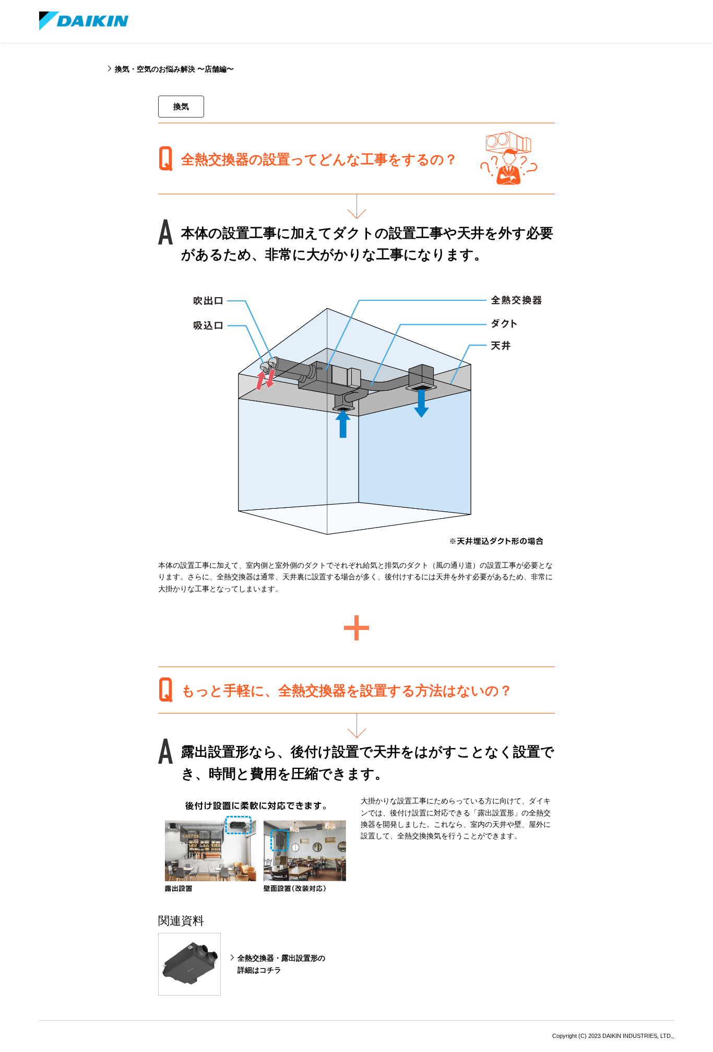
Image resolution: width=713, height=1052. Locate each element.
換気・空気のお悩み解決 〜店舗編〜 (174, 69)
